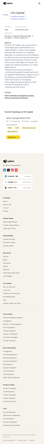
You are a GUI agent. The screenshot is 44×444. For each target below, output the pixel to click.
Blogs (5, 260)
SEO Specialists (8, 418)
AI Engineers (7, 321)
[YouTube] (16, 170)
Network (6, 269)
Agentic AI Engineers (10, 334)
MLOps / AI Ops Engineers (12, 324)
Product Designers (9, 388)
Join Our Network (9, 287)
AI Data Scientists (9, 340)
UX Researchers (8, 391)
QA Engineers (8, 364)
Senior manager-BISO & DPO (18, 118)
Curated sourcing (9, 239)
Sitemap (32, 440)
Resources (7, 263)
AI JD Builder (7, 276)
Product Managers (9, 395)
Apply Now (12, 137)
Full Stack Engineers (10, 354)
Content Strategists (10, 422)
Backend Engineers (10, 358)
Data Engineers (8, 374)
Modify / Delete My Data (12, 303)
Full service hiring (9, 242)
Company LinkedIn (18, 19)
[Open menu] (39, 3)
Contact (6, 208)
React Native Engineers (11, 377)
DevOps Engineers (9, 368)
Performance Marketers (11, 415)
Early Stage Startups (10, 222)
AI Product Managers (10, 337)
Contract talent (8, 246)
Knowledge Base (9, 297)
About (5, 201)
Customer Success (9, 401)
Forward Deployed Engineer (13, 317)
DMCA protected (9, 440)
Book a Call (7, 204)
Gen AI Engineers (9, 327)
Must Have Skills (11, 125)
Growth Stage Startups (11, 225)
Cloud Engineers (8, 371)
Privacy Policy (22, 440)
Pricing (5, 211)
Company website (17, 16)
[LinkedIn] (4, 170)
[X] (8, 170)
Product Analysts (9, 398)
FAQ (4, 300)
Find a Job (6, 290)
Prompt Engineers (9, 331)
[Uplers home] (22, 161)
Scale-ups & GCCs (9, 228)
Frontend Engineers (10, 361)
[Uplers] (8, 3)
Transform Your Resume (11, 293)
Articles (5, 256)
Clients (5, 266)
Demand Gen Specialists (11, 425)
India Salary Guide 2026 (11, 273)
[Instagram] (12, 170)
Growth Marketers (9, 412)
